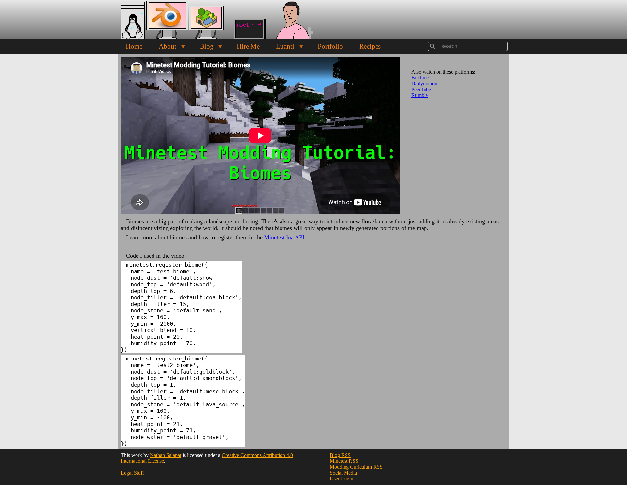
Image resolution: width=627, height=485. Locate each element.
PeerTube (421, 89)
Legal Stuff (132, 473)
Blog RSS (340, 455)
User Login (341, 478)
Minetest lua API (284, 237)
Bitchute (420, 77)
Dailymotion (424, 83)
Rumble (419, 95)
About (163, 48)
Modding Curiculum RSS (356, 467)
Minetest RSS (344, 461)
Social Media (343, 473)
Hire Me (248, 46)
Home (134, 46)
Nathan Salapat (165, 455)
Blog (203, 48)
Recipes (370, 46)
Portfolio (330, 46)
